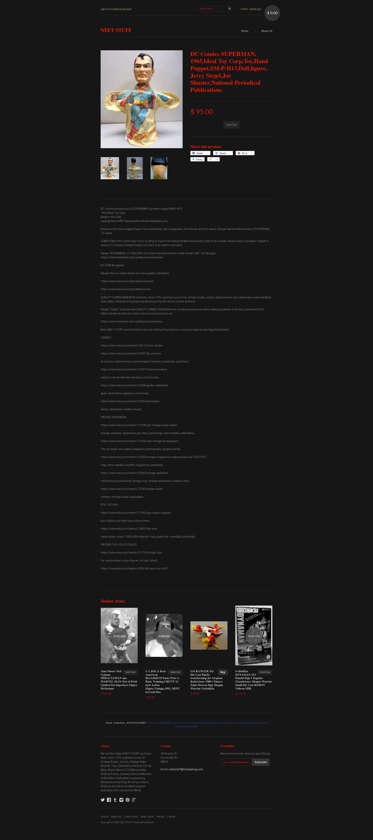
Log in (104, 9)
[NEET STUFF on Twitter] (103, 799)
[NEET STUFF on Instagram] (121, 799)
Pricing (160, 816)
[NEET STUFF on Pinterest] (127, 799)
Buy (222, 672)
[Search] (229, 9)
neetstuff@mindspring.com (186, 769)
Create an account (121, 9)
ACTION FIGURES (136, 722)
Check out (255, 9)
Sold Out (130, 672)
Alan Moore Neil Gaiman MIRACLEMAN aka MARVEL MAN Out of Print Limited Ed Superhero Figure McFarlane (119, 679)
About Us (266, 30)
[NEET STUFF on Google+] (134, 799)
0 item (244, 9)
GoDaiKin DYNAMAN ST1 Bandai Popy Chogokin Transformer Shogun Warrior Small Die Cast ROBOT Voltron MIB (253, 679)
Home (244, 30)
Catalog (170, 816)
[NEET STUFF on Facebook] (109, 799)
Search (104, 816)
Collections (119, 722)
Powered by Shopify (143, 822)
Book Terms (147, 816)
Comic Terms (131, 816)
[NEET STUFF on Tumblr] (115, 799)
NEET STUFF (116, 30)
